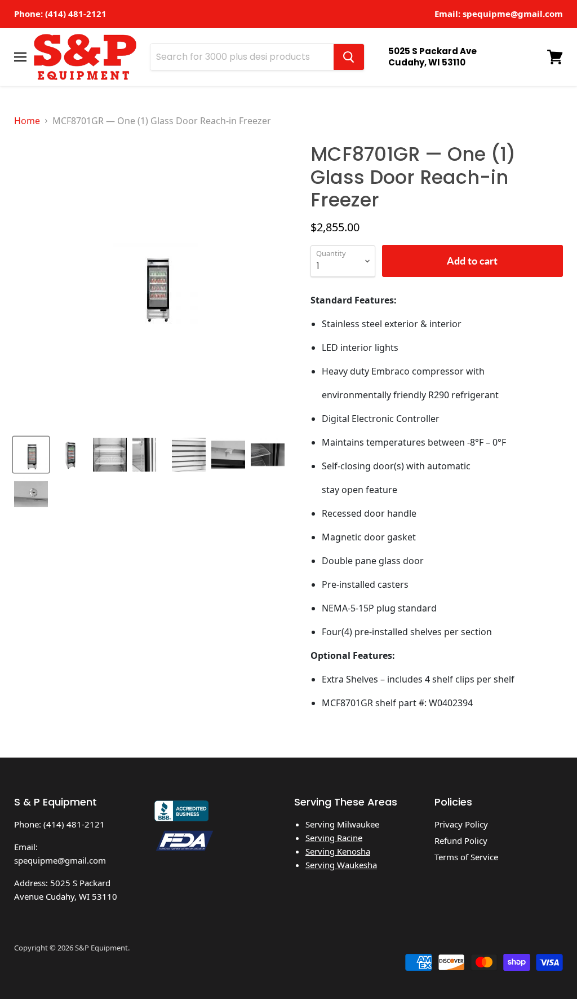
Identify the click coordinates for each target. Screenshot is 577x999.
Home (27, 121)
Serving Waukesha (341, 864)
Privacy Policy (461, 824)
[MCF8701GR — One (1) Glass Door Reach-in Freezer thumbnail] (31, 455)
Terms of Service (466, 856)
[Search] (349, 57)
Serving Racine (333, 837)
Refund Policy (460, 840)
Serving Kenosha (337, 851)
